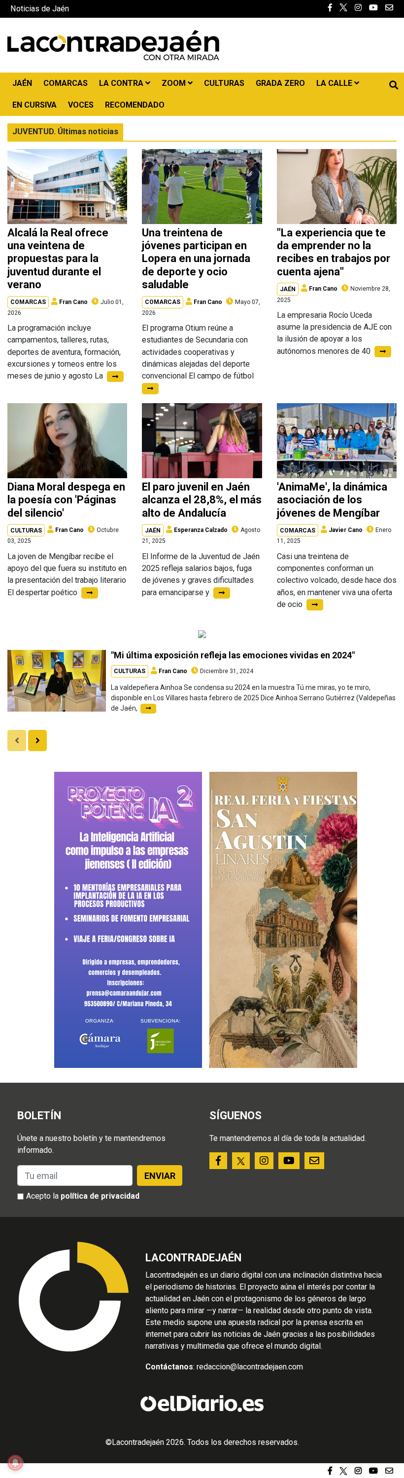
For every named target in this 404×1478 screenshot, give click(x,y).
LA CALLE (335, 83)
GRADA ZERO (280, 83)
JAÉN (22, 83)
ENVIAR (159, 1176)
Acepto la (82, 1196)
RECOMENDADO (135, 105)
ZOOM (175, 83)
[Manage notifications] (15, 1463)
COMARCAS (65, 83)
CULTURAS (224, 83)
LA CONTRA (122, 83)
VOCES (81, 105)
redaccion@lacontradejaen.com (250, 1366)
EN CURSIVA (34, 105)
